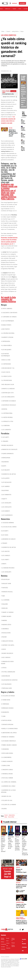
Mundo (14, 8)
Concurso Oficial (11, 816)
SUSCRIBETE (22, 3)
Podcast (13, 942)
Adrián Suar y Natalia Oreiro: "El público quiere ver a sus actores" (13, 133)
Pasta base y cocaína (7, 869)
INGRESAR (14, 3)
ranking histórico (12, 815)
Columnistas (3, 944)
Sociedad (3, 946)
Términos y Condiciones (5, 956)
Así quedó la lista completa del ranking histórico (8, 299)
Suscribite (13, 91)
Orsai (19, 8)
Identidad (18, 882)
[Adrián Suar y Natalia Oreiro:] (3, 835)
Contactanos (24, 947)
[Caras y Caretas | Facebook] (20, 929)
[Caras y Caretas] (7, 930)
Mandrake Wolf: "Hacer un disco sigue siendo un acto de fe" (11, 842)
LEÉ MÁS (10, 128)
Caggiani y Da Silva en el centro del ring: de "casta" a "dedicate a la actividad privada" (21, 907)
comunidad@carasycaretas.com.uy (11, 962)
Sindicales (7, 8)
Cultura (25, 8)
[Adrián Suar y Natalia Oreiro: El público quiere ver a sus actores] (4, 129)
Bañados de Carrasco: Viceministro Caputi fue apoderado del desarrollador (21, 872)
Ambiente (18, 867)
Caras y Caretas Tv (13, 939)
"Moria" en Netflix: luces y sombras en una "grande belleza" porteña (17, 843)
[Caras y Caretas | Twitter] (23, 929)
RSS (23, 950)
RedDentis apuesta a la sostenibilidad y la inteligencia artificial (21, 922)
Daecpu (5, 816)
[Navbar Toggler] (4, 3)
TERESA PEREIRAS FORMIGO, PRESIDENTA (20, 918)
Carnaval (6, 815)
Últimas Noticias (2, 939)
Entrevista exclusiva (6, 833)
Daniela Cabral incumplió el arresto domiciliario (24, 124)
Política (2, 941)
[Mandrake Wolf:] (10, 835)
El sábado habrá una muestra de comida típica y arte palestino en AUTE (21, 887)
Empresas (8, 948)
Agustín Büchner (22, 891)
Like (7, 945)
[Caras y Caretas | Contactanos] (25, 929)
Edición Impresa (13, 946)
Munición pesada (20, 902)
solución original (19, 833)
